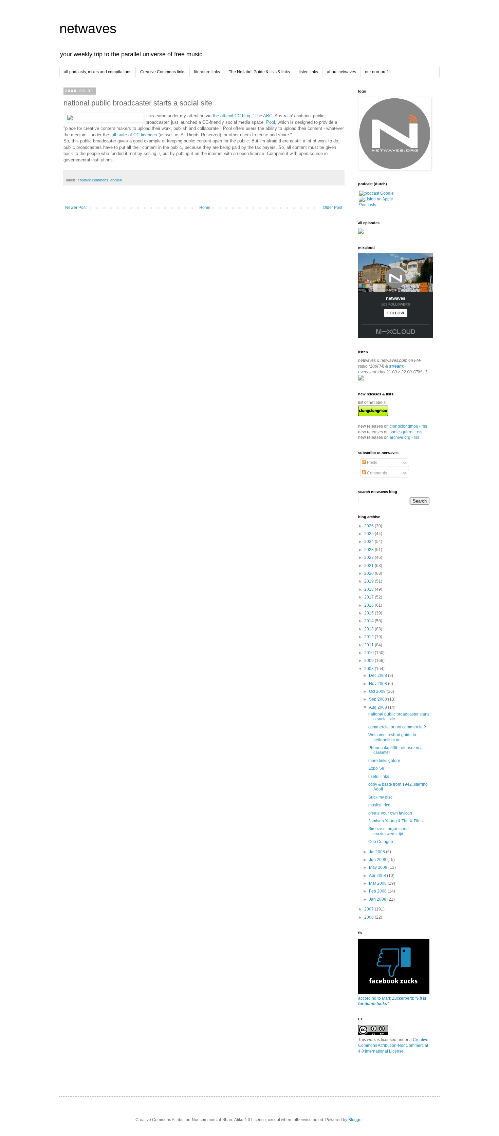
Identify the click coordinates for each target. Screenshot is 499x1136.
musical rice (379, 805)
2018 (369, 589)
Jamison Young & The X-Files (395, 821)
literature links (207, 72)
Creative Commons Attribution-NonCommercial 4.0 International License (393, 1045)
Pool (270, 122)
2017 (369, 597)
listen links (308, 72)
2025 (369, 533)
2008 (369, 668)
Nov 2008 (378, 683)
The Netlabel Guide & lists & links (259, 72)
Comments (376, 473)
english (116, 180)
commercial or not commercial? (397, 727)
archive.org (400, 437)
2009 (369, 660)
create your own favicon (390, 813)
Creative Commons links (162, 72)
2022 (369, 557)
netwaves (87, 28)
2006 (369, 917)
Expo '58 (376, 768)
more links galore (384, 760)
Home (204, 207)
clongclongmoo (404, 426)
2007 (369, 909)
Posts (371, 462)
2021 (369, 565)
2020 (369, 573)
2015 (369, 613)
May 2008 (378, 867)
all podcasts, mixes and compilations (97, 72)
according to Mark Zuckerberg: (392, 1001)
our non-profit (377, 72)
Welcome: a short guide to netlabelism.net (392, 737)
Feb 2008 (378, 891)
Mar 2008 (378, 883)
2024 (369, 541)
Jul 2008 (377, 851)
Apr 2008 (378, 875)
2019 (369, 581)
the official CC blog (231, 115)
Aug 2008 (378, 707)
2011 (369, 645)
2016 (369, 605)
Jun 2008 (378, 859)
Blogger (355, 1119)
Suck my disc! (380, 797)
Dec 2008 (378, 675)
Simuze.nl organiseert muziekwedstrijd (388, 831)
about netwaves (341, 72)
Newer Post (76, 207)
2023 (369, 549)
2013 (369, 629)
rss (424, 426)
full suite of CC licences (133, 134)
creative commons (93, 180)
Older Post (332, 207)
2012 (369, 636)
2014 (369, 621)
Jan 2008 (378, 899)
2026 (369, 526)
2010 (369, 652)
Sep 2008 (378, 699)
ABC (267, 115)
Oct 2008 (378, 691)
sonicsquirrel (401, 432)
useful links (378, 776)
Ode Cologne (380, 841)
